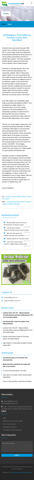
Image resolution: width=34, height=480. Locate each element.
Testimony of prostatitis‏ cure (12, 430)
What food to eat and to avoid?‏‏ (13, 421)
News (10, 24)
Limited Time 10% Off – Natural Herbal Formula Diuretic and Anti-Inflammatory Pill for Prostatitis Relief (18, 330)
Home (3, 24)
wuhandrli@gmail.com (10, 297)
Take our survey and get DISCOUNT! (21, 472)
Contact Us (6, 292)
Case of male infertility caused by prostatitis (17, 381)
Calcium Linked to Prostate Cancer (18, 239)
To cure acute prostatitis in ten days (14, 371)
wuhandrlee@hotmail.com (12, 301)
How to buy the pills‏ (9, 424)
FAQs (4, 418)
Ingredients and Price (10, 427)
